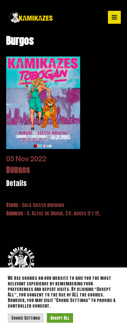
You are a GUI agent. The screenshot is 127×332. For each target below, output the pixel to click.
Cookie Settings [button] (25, 318)
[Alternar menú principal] (114, 17)
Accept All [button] (60, 318)
